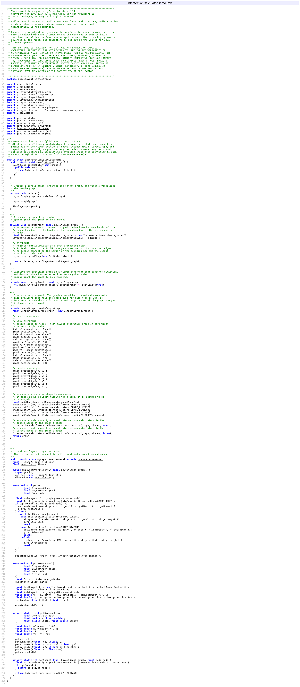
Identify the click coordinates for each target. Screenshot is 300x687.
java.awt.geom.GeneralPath (34, 131)
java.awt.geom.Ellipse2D (33, 128)
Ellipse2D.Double (32, 462)
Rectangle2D (31, 589)
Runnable (55, 165)
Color (27, 579)
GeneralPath (28, 464)
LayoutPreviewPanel (90, 459)
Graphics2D (39, 488)
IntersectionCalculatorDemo (43, 170)
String (48, 162)
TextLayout (31, 587)
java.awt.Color (26, 118)
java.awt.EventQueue (30, 120)
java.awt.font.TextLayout (33, 126)
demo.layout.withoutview (34, 79)
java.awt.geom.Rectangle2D (34, 133)
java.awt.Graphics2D (30, 123)
